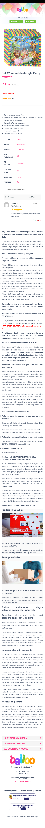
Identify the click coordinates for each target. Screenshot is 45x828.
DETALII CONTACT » (22, 782)
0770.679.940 (24, 771)
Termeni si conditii (26, 791)
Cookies (38, 791)
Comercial (20, 149)
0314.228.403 (24, 774)
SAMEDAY (18, 397)
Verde (19, 140)
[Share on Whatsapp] (41, 109)
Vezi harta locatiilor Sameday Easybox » (18, 253)
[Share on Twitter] (33, 109)
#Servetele (30, 21)
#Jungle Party (16, 21)
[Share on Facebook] (29, 109)
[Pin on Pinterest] (37, 109)
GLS (25, 397)
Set (18, 156)
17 (18, 171)
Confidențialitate (10, 791)
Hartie (19, 177)
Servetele (20, 163)
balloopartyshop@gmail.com (17, 472)
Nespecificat (21, 145)
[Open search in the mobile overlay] (36, 9)
